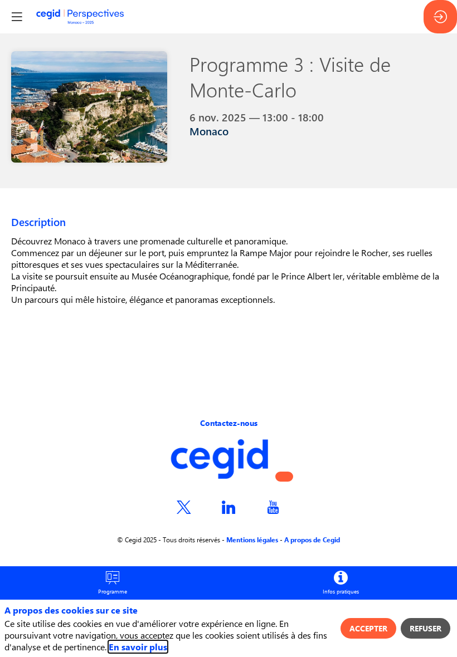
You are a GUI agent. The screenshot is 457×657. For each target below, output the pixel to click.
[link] (112, 583)
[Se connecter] (440, 16)
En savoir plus (138, 647)
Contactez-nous (228, 423)
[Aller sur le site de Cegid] (219, 475)
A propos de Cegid (312, 539)
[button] (284, 477)
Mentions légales (252, 539)
